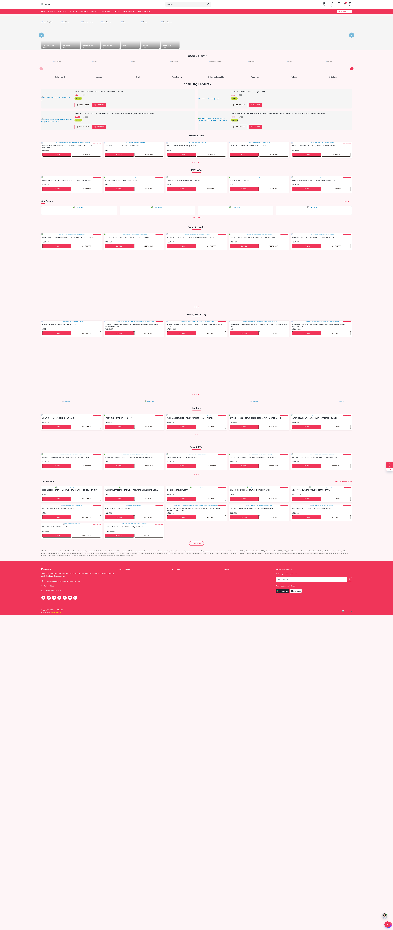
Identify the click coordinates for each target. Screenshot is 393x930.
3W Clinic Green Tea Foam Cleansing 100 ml (99, 92)
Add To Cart (84, 105)
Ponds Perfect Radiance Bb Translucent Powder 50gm (191, 457)
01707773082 (49, 586)
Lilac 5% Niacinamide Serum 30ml (243, 324)
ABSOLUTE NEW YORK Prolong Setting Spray (311, 490)
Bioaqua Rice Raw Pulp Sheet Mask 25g (58, 508)
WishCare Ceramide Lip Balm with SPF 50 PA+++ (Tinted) (190, 418)
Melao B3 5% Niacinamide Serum (55, 527)
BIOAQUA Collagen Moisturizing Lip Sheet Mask (250, 490)
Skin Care (61, 11)
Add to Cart (86, 154)
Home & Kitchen (128, 11)
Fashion (116, 11)
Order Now (336, 154)
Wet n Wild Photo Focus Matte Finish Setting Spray (252, 508)
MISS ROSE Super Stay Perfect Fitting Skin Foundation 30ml (317, 146)
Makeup (50, 11)
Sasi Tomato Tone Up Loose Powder (120, 457)
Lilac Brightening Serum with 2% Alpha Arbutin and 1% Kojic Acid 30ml (195, 325)
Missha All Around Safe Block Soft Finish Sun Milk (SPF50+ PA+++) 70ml (114, 113)
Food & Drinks (106, 11)
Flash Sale (346, 11)
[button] (41, 68)
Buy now (100, 105)
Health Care (94, 11)
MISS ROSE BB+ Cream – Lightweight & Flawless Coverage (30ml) (69, 490)
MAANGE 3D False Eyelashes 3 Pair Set (121, 180)
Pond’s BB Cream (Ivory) (52, 146)
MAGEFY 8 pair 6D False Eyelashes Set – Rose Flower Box (66, 180)
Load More (196, 543)
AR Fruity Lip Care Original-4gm (118, 418)
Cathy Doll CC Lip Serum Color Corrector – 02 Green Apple (255, 418)
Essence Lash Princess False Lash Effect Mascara (64, 237)
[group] (79, 210)
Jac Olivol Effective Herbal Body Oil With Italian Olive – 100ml (131, 490)
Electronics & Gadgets (144, 11)
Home (43, 11)
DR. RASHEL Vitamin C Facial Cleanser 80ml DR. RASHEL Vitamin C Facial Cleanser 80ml (278, 113)
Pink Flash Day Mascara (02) (304, 237)
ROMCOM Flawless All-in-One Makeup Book (310, 457)
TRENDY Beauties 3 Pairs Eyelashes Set (184, 180)
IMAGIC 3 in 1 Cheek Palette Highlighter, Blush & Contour (67, 457)
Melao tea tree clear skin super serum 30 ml (311, 508)
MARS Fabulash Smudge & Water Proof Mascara (250, 237)
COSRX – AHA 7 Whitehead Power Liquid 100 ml (124, 527)
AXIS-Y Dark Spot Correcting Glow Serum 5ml (249, 146)
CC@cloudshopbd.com (52, 591)
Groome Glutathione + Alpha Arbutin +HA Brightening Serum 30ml (133, 377)
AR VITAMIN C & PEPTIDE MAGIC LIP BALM (58, 418)
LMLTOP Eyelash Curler (240, 180)
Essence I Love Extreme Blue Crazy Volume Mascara (190, 237)
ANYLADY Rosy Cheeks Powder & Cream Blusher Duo (252, 457)
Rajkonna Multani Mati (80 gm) (248, 92)
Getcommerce (56, 612)
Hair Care (72, 11)
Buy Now (57, 154)
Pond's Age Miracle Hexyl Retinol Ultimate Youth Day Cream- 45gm (71, 377)
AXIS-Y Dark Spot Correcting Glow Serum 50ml (187, 146)
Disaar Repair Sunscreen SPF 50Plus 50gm (310, 324)
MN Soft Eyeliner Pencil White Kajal (120, 146)
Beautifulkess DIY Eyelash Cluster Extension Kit (313, 180)
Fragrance (83, 11)
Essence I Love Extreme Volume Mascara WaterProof (128, 237)
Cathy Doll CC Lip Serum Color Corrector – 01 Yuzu (314, 418)
